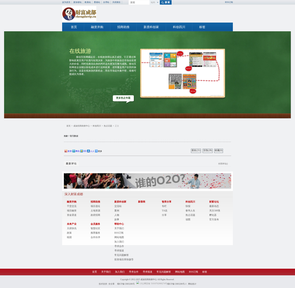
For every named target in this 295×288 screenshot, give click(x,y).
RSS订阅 (229, 2)
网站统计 (192, 284)
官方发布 (214, 219)
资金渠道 (71, 215)
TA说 (164, 210)
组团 (69, 237)
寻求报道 (119, 250)
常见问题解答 (121, 255)
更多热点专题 (123, 98)
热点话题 (108, 126)
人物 (116, 215)
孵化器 (212, 215)
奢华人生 (190, 210)
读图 (188, 219)
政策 (69, 233)
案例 (116, 210)
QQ (84, 151)
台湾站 (106, 2)
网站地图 (119, 237)
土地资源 (95, 210)
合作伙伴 (95, 237)
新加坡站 (77, 2)
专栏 (164, 206)
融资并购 (97, 27)
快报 (188, 206)
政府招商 (95, 215)
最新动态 (214, 206)
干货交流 (71, 206)
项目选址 (95, 206)
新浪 (70, 151)
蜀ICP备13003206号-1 (176, 284)
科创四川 (179, 27)
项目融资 (71, 210)
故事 (116, 219)
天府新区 (116, 2)
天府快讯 (71, 228)
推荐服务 (95, 233)
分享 (164, 215)
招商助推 (123, 27)
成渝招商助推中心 (81, 126)
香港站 (97, 2)
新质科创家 (151, 27)
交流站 (118, 206)
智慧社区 (95, 228)
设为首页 (66, 2)
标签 (202, 27)
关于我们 (119, 228)
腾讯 (77, 151)
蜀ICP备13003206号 (126, 284)
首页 (74, 27)
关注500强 (214, 210)
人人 (92, 151)
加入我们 (119, 241)
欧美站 (88, 2)
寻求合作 (119, 246)
